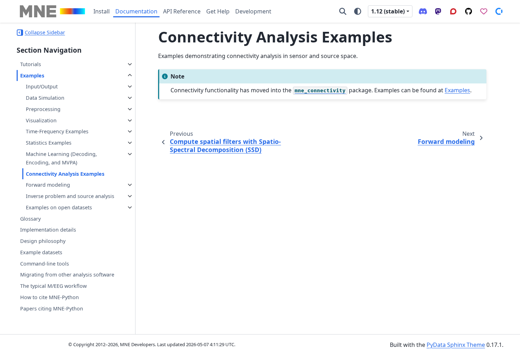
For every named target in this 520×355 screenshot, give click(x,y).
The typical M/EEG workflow (53, 286)
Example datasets (41, 252)
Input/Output (42, 86)
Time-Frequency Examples (57, 131)
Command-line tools (44, 263)
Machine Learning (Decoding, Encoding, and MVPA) (61, 158)
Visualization (41, 120)
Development (253, 11)
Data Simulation (45, 97)
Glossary (30, 218)
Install (101, 11)
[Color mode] (357, 11)
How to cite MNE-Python (49, 297)
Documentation (136, 11)
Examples (32, 75)
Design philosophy (42, 241)
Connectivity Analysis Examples (65, 173)
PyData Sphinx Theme (456, 345)
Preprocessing (43, 109)
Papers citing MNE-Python (51, 308)
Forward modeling (48, 184)
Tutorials (30, 64)
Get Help (218, 11)
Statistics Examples (48, 142)
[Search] (343, 11)
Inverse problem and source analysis (70, 196)
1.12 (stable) (388, 11)
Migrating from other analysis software (67, 274)
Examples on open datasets (59, 207)
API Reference (182, 11)
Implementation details (48, 229)
